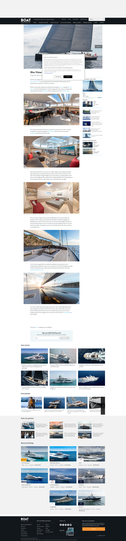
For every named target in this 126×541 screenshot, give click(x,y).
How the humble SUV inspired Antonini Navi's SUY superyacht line (98, 425)
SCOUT (81, 507)
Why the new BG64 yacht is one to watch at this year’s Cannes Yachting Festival (70, 435)
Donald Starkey (65, 91)
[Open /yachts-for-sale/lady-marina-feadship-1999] (63, 475)
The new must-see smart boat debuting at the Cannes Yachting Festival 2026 (42, 425)
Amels (23, 465)
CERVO (94, 101)
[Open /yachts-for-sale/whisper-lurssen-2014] (63, 497)
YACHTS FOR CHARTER (66, 22)
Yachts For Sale (40, 526)
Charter (38, 528)
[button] (98, 46)
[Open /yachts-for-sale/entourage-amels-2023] (34, 453)
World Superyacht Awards (36, 270)
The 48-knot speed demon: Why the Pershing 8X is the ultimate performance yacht (70, 425)
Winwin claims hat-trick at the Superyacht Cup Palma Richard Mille (96, 112)
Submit (65, 338)
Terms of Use (24, 532)
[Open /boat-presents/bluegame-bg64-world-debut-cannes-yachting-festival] (56, 434)
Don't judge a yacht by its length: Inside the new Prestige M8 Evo (98, 435)
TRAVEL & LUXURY (77, 22)
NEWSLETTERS (83, 19)
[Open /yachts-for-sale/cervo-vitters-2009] (88, 104)
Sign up (94, 529)
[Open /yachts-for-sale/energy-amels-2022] (91, 475)
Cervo (84, 93)
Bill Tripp (45, 91)
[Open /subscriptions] (68, 532)
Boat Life (39, 532)
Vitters (61, 87)
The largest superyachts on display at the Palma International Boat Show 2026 (96, 130)
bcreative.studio (49, 532)
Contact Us (23, 528)
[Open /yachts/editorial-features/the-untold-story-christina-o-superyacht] (99, 403)
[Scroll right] (103, 406)
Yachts (38, 524)
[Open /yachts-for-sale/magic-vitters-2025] (88, 151)
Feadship (52, 487)
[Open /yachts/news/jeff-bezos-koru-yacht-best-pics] (31, 403)
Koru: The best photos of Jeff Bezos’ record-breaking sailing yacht (31, 410)
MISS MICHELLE (55, 463)
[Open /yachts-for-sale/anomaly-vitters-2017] (88, 145)
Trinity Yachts (25, 487)
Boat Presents (40, 533)
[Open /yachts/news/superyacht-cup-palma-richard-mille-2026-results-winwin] (87, 112)
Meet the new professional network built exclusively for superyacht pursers (42, 435)
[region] (63, 67)
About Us (23, 526)
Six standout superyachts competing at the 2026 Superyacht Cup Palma (95, 118)
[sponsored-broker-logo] (24, 461)
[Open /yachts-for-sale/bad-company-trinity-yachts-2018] (34, 475)
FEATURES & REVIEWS (43, 22)
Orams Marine (67, 312)
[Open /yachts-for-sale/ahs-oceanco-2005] (91, 453)
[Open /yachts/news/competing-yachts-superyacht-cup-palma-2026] (87, 118)
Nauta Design (51, 131)
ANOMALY (95, 142)
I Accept (67, 76)
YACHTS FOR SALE (54, 22)
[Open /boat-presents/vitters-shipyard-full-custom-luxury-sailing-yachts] (87, 123)
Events (47, 524)
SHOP (69, 19)
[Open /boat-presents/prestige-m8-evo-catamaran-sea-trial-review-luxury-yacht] (85, 434)
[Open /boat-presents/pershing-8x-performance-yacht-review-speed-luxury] (56, 425)
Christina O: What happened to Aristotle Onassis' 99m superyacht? (98, 410)
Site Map (48, 530)
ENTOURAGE (26, 463)
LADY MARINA (54, 485)
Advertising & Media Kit (26, 524)
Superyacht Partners (35, 81)
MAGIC (94, 149)
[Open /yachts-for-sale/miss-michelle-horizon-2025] (63, 453)
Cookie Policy (24, 533)
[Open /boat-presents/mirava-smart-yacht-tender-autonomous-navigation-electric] (27, 425)
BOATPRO (102, 22)
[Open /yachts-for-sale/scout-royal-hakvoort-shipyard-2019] (91, 497)
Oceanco (81, 465)
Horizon (52, 465)
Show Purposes (58, 76)
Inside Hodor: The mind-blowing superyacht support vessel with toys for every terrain (54, 410)
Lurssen (52, 509)
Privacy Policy (24, 535)
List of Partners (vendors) (48, 73)
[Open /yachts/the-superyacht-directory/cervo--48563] (92, 86)
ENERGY (81, 485)
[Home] (27, 21)
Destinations (40, 530)
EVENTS (95, 22)
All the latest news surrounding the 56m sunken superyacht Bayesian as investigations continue (76, 411)
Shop (47, 528)
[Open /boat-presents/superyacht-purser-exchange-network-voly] (27, 434)
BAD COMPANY (26, 485)
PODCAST (64, 19)
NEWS (35, 22)
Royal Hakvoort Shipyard (84, 509)
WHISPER (53, 507)
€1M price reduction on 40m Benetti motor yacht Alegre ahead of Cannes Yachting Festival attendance (34, 366)
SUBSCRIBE (75, 19)
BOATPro (48, 526)
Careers (23, 530)
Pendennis (32, 133)
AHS (80, 463)
